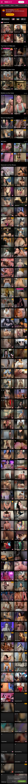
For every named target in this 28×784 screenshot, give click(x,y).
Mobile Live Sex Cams (7, 93)
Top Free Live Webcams (8, 46)
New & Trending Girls (7, 118)
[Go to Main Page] (8, 2)
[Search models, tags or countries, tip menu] (26, 5)
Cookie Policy (17, 778)
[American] (13, 19)
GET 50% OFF (10, 14)
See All (25, 22)
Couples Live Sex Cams (8, 69)
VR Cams (3, 141)
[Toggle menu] (1, 2)
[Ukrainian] (18, 19)
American (6, 22)
